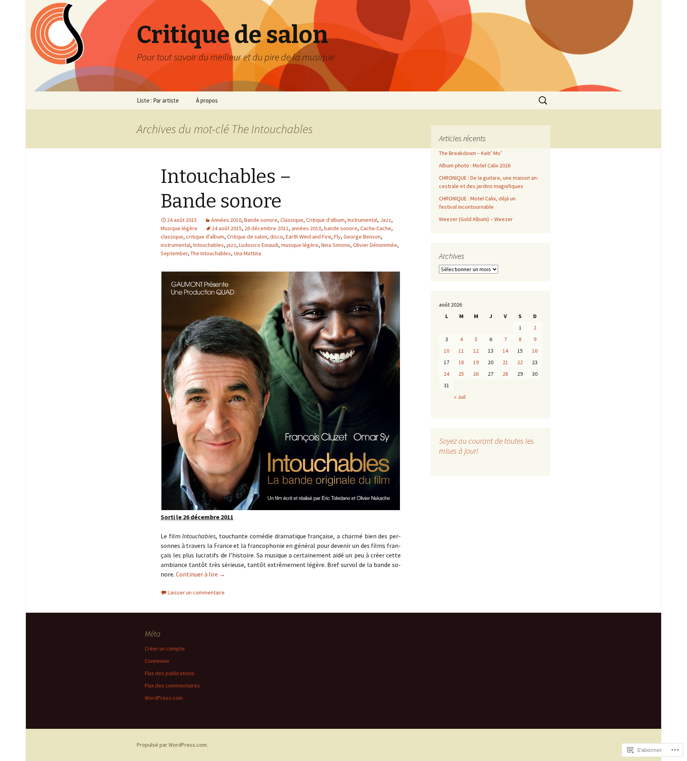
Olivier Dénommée (375, 244)
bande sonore (340, 228)
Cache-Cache (375, 228)
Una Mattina (247, 253)
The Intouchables (210, 253)
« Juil (460, 396)
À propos (207, 100)
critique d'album (205, 236)
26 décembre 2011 (267, 228)
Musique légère (179, 228)
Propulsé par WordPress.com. (172, 744)
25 (461, 373)
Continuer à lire (200, 574)
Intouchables (208, 244)
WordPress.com (164, 697)
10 (446, 350)
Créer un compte (165, 648)
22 (520, 362)
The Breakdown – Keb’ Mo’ (470, 153)
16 (535, 350)
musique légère (299, 244)
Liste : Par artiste (158, 100)
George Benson (362, 236)
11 (461, 350)
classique (172, 236)
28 (505, 373)
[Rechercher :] (543, 101)
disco (276, 236)
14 (505, 350)
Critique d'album (325, 219)
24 (446, 373)
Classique (291, 219)
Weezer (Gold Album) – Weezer (476, 219)
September (174, 253)
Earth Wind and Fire (308, 236)
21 (505, 362)
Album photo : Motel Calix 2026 (474, 165)
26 (476, 373)
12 (476, 350)
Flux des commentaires (172, 685)
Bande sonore (261, 219)
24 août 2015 (227, 228)
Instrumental (362, 219)
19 (476, 362)
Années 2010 (226, 219)
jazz (231, 244)
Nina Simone (335, 244)
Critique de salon (247, 236)
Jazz (385, 219)
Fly (337, 236)
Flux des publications (169, 673)
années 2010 (306, 228)
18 (461, 362)
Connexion (157, 660)
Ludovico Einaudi (258, 244)
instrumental (175, 244)
